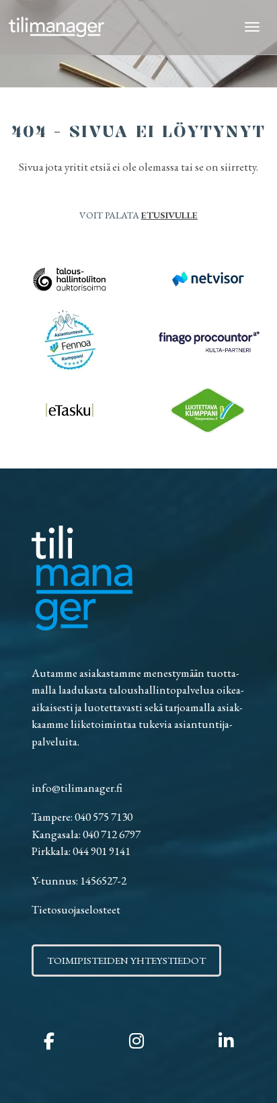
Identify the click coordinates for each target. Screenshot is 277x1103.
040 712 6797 (112, 834)
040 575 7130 (103, 816)
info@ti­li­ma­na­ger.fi (77, 787)
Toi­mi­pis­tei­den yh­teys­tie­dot (126, 960)
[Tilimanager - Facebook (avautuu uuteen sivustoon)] (49, 1041)
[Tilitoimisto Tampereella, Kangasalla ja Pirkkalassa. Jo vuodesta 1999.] (56, 27)
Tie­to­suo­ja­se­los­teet (76, 909)
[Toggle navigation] (252, 27)
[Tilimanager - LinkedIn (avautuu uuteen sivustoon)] (226, 1041)
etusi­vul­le (169, 215)
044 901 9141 (101, 851)
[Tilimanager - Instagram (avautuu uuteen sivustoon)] (136, 1041)
